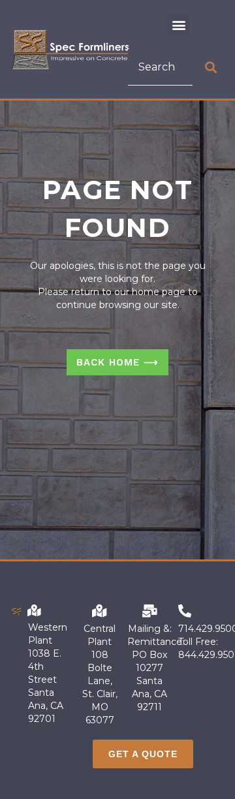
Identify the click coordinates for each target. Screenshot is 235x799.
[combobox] (160, 67)
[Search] (211, 67)
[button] (178, 24)
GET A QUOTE (143, 754)
